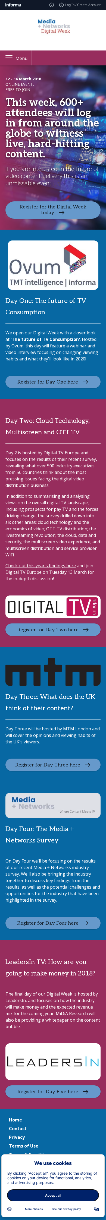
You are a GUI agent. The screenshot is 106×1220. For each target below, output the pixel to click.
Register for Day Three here (47, 765)
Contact (18, 1129)
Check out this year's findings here (40, 566)
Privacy (17, 1137)
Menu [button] (21, 58)
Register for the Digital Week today (53, 210)
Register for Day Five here (47, 1091)
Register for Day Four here (48, 923)
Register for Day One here (47, 382)
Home (15, 1120)
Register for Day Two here (48, 630)
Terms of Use (23, 1146)
